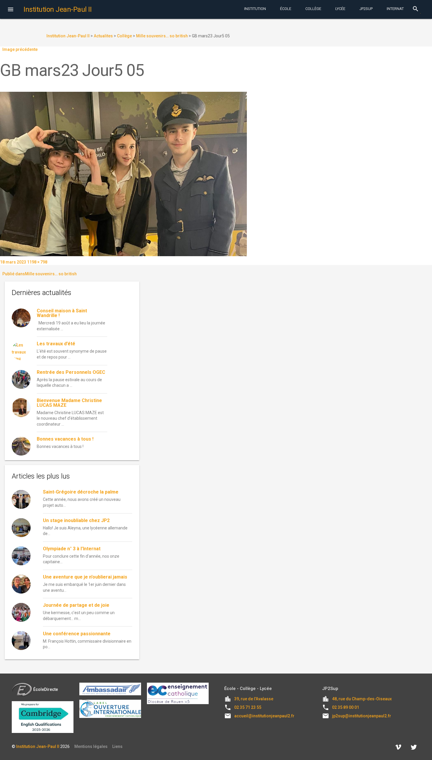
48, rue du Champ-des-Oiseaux (362, 698)
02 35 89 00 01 (345, 707)
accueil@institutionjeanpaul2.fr (264, 716)
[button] (11, 10)
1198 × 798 (37, 262)
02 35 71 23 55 (247, 707)
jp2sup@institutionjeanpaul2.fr (361, 716)
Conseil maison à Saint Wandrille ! (62, 313)
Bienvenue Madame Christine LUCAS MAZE (69, 403)
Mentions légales (91, 746)
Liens (117, 746)
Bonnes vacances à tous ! (65, 439)
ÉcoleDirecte (45, 689)
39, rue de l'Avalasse (253, 698)
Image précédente (20, 49)
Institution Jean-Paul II (37, 746)
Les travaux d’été (56, 343)
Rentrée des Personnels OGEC (71, 372)
